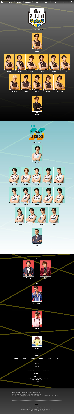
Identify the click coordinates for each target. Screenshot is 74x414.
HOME (64, 2)
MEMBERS (19, 2)
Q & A (55, 2)
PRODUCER (10, 2)
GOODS (37, 2)
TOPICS (46, 2)
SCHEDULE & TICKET (28, 2)
